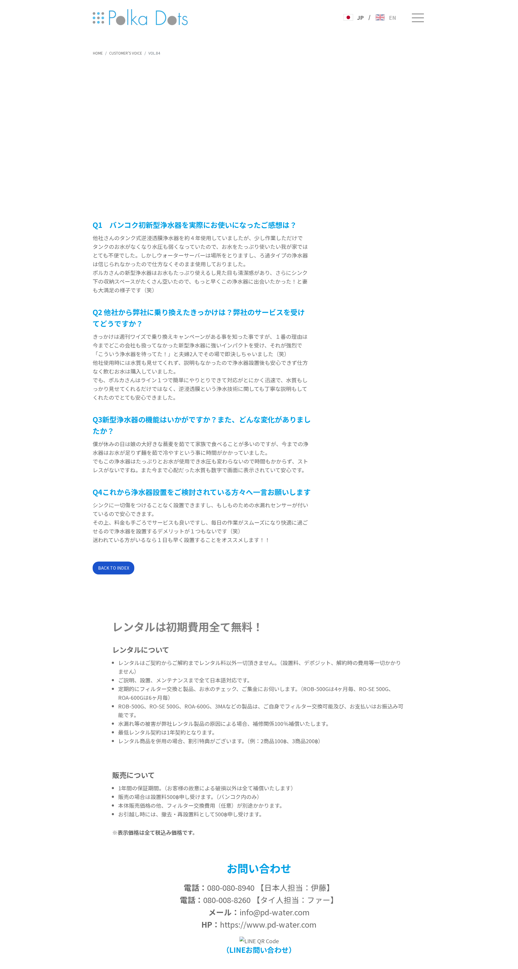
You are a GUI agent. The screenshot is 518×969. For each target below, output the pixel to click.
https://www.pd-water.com (268, 924)
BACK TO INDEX (113, 568)
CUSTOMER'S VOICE (125, 52)
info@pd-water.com (275, 911)
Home (98, 52)
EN (392, 17)
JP (360, 17)
